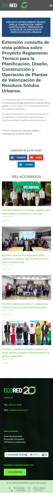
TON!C (43, 483)
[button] (51, 5)
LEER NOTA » (7, 221)
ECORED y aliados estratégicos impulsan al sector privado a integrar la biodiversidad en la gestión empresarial (25, 353)
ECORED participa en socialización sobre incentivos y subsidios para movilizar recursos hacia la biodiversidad (25, 259)
